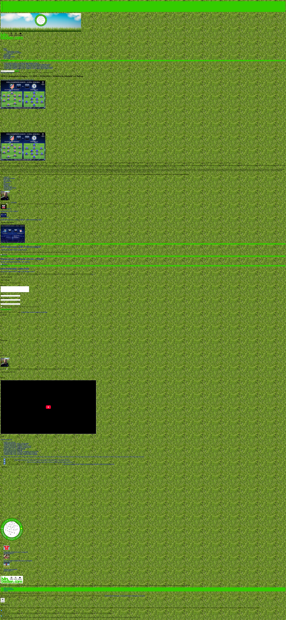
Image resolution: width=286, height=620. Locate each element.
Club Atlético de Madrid (9, 178)
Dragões (19, 456)
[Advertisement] (28, 43)
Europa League (7, 55)
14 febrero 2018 (4, 249)
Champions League (8, 54)
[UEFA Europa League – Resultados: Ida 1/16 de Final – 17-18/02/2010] (4, 254)
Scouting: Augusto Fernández (11, 569)
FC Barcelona (23, 456)
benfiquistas (7, 456)
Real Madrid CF (67, 456)
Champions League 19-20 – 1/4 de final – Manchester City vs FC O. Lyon (21, 451)
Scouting (6, 50)
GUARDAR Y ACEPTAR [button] (7, 618)
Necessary (4, 610)
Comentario (3, 285)
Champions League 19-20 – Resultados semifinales (16, 444)
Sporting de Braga (87, 456)
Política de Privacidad (9, 589)
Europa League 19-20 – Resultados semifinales (15, 448)
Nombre (3, 294)
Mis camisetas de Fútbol (9, 56)
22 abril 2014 (4, 79)
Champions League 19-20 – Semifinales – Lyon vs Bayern (17, 446)
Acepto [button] (102, 595)
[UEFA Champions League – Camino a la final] (4, 264)
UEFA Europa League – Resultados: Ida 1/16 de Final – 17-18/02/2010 (22, 259)
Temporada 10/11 (94, 456)
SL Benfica (72, 456)
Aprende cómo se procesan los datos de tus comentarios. (34, 312)
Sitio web (3, 302)
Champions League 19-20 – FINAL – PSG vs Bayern (16, 443)
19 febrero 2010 (4, 261)
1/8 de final (3, 456)
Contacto (6, 590)
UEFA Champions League (27, 79)
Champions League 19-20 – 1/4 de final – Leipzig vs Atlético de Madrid (20, 454)
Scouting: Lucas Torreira (9, 442)
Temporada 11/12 (100, 456)
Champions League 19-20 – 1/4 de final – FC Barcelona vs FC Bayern (20, 452)
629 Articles (14, 202)
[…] (70, 252)
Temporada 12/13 (107, 456)
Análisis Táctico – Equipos (13, 51)
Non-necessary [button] (4, 614)
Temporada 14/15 (120, 456)
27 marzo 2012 (4, 271)
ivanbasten (9, 79)
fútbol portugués (40, 456)
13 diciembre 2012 (8, 553)
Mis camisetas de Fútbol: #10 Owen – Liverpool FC (16, 552)
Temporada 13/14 (8, 186)
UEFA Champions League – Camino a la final (15, 268)
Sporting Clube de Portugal (79, 456)
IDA (5, 182)
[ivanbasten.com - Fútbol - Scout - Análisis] (41, 31)
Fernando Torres (7, 181)
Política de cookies (8, 588)
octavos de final (53, 456)
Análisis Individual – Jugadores (14, 52)
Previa (63, 456)
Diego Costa (6, 179)
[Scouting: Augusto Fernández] (7, 566)
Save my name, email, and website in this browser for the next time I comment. (20, 306)
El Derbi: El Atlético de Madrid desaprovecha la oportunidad (18, 560)
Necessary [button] (3, 609)
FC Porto (35, 456)
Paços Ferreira (58, 456)
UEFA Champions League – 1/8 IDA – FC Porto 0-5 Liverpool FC (21, 247)
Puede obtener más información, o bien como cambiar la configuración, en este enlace (125, 595)
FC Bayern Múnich (30, 456)
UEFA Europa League (136, 456)
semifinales (6, 185)
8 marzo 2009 (7, 562)
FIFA (4, 72)
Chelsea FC (6, 177)
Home (5, 48)
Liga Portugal (47, 456)
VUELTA (142, 456)
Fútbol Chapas (7, 58)
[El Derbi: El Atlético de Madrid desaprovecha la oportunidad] (7, 558)
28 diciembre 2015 (8, 570)
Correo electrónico (5, 298)
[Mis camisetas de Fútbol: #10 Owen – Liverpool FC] (7, 549)
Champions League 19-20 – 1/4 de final (13, 450)
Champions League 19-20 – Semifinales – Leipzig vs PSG (17, 447)
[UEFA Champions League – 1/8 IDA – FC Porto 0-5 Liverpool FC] (13, 242)
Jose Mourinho (7, 183)
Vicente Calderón (8, 189)
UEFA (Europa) (16, 79)
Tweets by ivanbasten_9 (6, 439)
